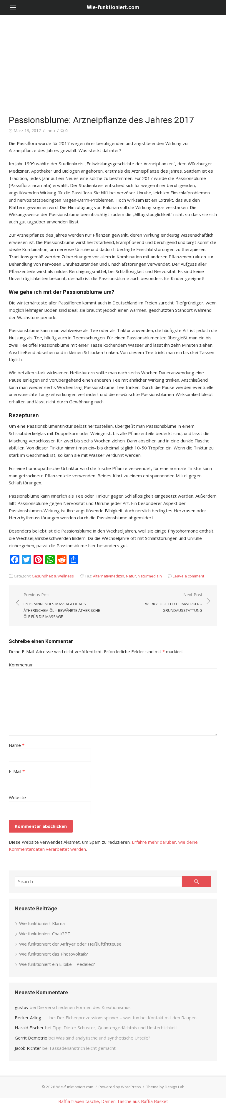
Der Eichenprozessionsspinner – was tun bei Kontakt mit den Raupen (127, 1017)
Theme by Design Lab (165, 1086)
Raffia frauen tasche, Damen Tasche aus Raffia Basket (113, 1101)
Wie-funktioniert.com (113, 7)
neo (51, 130)
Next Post (173, 602)
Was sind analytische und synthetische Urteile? (103, 1038)
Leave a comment (188, 576)
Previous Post (62, 605)
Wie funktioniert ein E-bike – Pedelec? (57, 964)
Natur (131, 576)
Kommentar (21, 665)
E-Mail (17, 771)
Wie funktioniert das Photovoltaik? (53, 954)
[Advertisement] (113, 64)
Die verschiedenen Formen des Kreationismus (84, 1007)
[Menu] (13, 7)
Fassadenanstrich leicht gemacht (83, 1048)
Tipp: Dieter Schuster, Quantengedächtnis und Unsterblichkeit (114, 1027)
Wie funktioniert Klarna (42, 923)
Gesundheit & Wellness (53, 576)
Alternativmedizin (108, 576)
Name (16, 745)
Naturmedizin (150, 576)
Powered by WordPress (120, 1086)
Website (17, 797)
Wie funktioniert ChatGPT (44, 933)
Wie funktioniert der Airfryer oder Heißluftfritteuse (70, 944)
